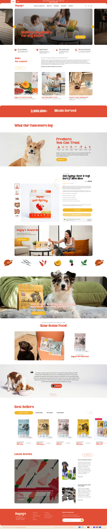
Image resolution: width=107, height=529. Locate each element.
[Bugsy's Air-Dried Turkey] (23, 428)
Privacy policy (61, 527)
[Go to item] (17, 186)
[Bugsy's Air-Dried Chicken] (83, 428)
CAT (18, 1)
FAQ (34, 517)
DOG (13, 1)
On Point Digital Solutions (21, 527)
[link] (61, 159)
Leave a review (53, 395)
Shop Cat (35, 514)
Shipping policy (72, 527)
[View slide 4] (55, 393)
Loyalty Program (36, 515)
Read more (21, 499)
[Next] (67, 1)
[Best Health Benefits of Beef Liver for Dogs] (69, 493)
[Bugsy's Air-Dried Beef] (80, 342)
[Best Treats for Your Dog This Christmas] (36, 481)
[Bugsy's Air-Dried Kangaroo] (43, 428)
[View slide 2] (80, 359)
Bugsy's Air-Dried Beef (80, 356)
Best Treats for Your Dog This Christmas (27, 487)
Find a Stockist (48, 517)
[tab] (23, 412)
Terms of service (66, 527)
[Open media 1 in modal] (40, 203)
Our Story (47, 512)
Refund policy (56, 527)
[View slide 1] (79, 359)
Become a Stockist (49, 515)
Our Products (47, 514)
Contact (34, 519)
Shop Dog (35, 512)
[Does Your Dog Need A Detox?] (69, 469)
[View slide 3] (53, 393)
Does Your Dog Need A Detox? (84, 459)
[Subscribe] (82, 520)
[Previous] (40, 1)
